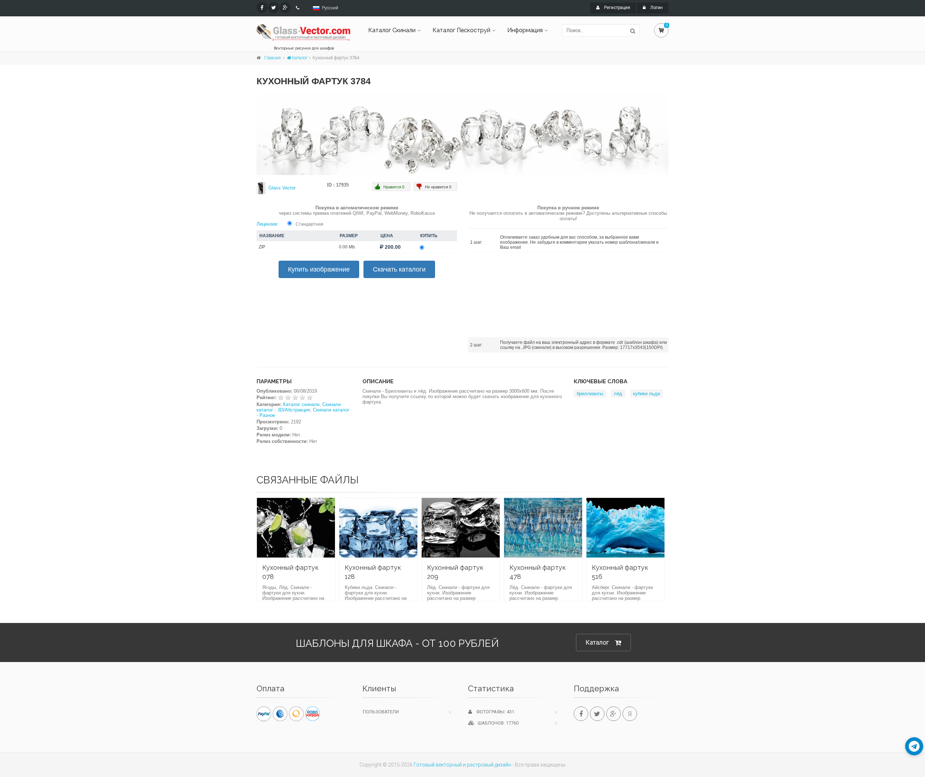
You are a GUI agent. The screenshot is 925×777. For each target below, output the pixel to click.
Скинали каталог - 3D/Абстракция (299, 407)
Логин (656, 7)
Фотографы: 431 (493, 711)
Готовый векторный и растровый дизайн (462, 765)
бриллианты (590, 393)
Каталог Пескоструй (461, 30)
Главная (272, 57)
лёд (618, 393)
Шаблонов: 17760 (496, 723)
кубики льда (646, 393)
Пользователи (381, 711)
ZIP (262, 246)
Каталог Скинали (392, 30)
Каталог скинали (301, 404)
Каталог (299, 57)
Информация (525, 30)
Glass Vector (282, 188)
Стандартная (309, 224)
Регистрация (616, 7)
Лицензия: (268, 224)
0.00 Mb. (347, 246)
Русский (330, 7)
